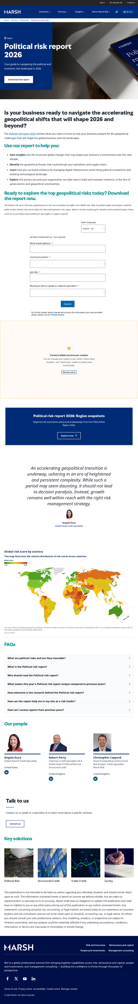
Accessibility (39, 988)
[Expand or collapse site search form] (117, 12)
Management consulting (121, 950)
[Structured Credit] (52, 862)
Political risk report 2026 (22, 133)
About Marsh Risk (100, 11)
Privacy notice (57, 314)
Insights (79, 11)
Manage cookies (69, 372)
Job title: (34, 272)
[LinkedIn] (33, 978)
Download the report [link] (18, 79)
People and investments (92, 950)
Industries (44, 11)
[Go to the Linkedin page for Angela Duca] (6, 772)
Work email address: (40, 243)
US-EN (129, 12)
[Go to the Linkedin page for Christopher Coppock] (95, 779)
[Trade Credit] (85, 862)
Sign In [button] (102, 3)
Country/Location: (39, 257)
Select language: (88, 222)
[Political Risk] (18, 862)
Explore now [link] (67, 435)
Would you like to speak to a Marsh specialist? (53, 285)
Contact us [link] (131, 3)
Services (62, 11)
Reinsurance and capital (121, 945)
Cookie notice (53, 988)
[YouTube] (25, 978)
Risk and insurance (95, 945)
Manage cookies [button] (69, 988)
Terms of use (10, 988)
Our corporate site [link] (116, 3)
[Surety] (119, 862)
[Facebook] (7, 978)
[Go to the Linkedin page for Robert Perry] (51, 779)
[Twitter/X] (16, 978)
